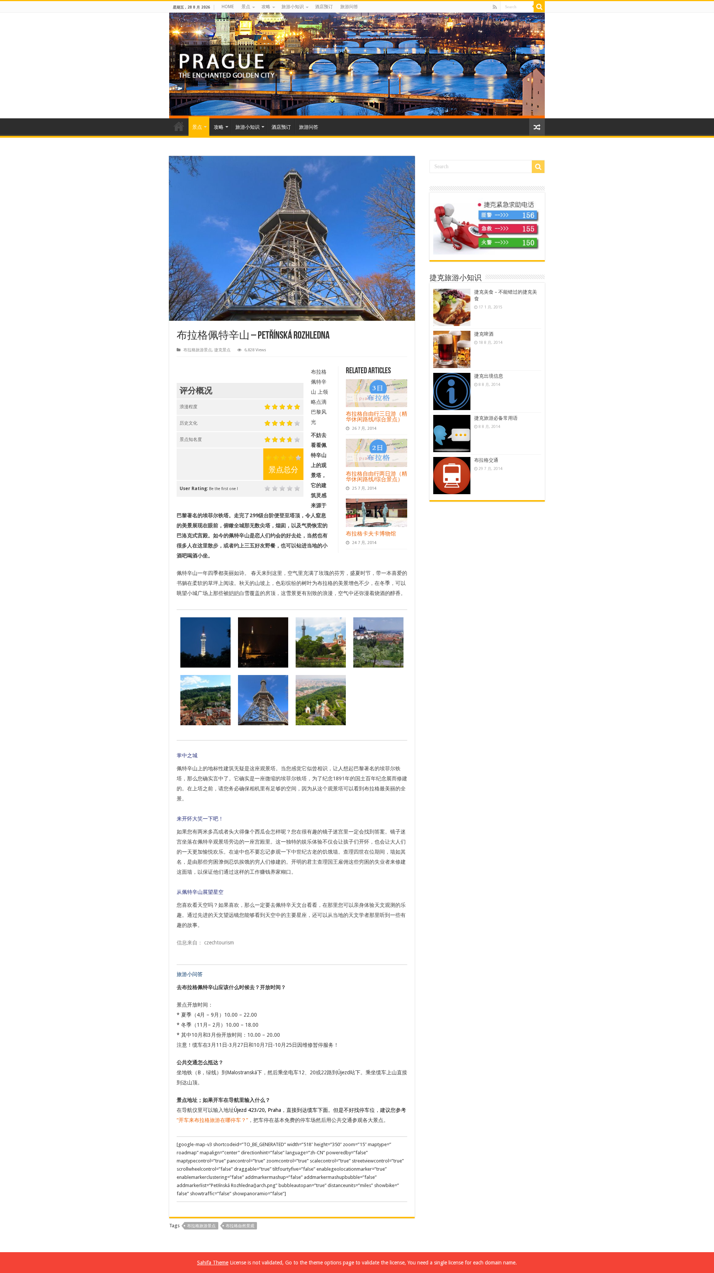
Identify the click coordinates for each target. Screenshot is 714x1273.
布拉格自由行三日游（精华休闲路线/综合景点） (376, 416)
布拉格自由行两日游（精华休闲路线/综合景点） (376, 476)
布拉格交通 (486, 460)
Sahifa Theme (212, 1263)
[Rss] (495, 7)
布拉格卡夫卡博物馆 (371, 533)
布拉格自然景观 (240, 1226)
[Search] (539, 6)
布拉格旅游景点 (197, 350)
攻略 (265, 6)
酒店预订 (324, 6)
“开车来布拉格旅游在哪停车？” (212, 1120)
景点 (245, 6)
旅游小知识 (293, 6)
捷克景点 (222, 350)
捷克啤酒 (483, 334)
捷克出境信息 (488, 376)
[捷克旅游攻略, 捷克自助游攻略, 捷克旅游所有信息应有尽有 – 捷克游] (357, 65)
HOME (228, 6)
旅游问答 (349, 6)
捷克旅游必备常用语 (496, 418)
